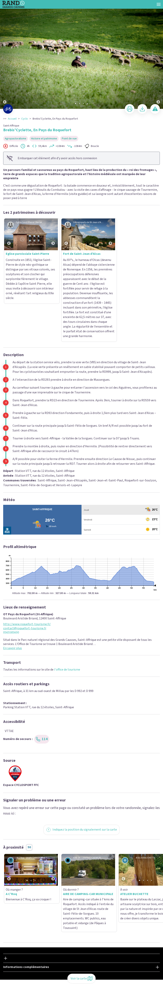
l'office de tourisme (67, 602)
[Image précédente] (5, 54)
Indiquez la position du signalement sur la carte (84, 762)
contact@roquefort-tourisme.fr (24, 561)
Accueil (12, 119)
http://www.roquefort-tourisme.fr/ (27, 557)
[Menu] (158, 4)
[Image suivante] (158, 54)
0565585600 (11, 565)
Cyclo (24, 119)
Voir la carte (79, 978)
